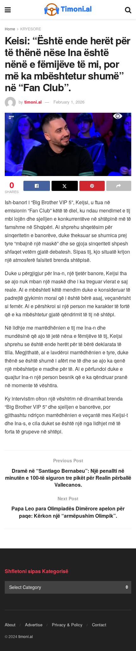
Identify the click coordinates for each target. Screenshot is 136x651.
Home (10, 28)
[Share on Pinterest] (92, 186)
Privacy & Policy (67, 625)
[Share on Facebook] (36, 186)
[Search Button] (128, 9)
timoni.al (33, 102)
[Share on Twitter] (65, 186)
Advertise (33, 625)
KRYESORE (30, 28)
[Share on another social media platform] (119, 186)
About (10, 625)
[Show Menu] (8, 9)
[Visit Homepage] (68, 9)
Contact (99, 625)
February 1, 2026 (68, 102)
